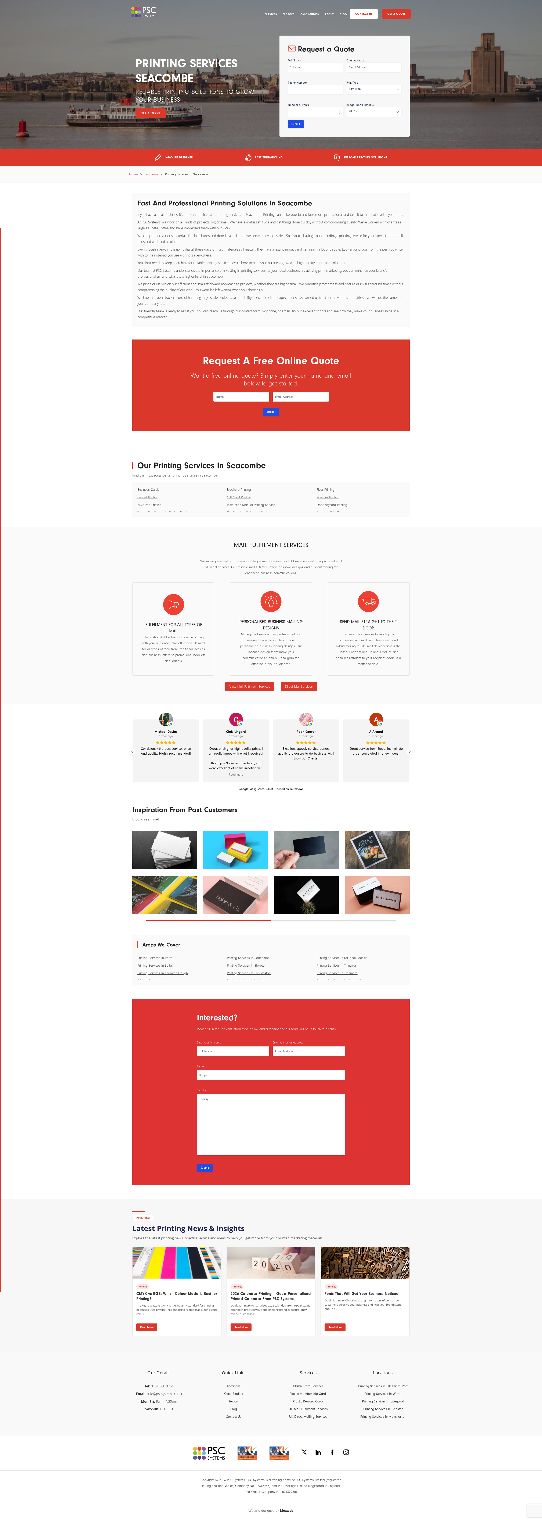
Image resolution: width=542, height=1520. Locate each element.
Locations (151, 174)
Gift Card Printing (239, 497)
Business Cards (148, 490)
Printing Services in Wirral (155, 958)
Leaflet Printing (147, 497)
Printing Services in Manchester (382, 1417)
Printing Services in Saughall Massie (342, 958)
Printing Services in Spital (155, 965)
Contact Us (364, 14)
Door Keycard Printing (332, 505)
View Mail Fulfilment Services (250, 687)
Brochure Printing (239, 490)
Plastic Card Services (308, 1386)
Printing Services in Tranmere (337, 973)
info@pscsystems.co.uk (164, 1393)
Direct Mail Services (299, 687)
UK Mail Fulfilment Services (308, 1409)
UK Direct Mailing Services (308, 1417)
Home (133, 174)
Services (271, 14)
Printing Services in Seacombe (248, 958)
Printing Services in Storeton (246, 965)
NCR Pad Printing (149, 505)
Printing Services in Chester (383, 1409)
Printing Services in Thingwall (337, 965)
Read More (146, 1327)
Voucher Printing (328, 497)
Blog (343, 14)
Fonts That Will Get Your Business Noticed (362, 1293)
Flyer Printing (326, 490)
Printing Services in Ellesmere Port (383, 1386)
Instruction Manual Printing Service (251, 505)
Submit (296, 124)
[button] (409, 751)
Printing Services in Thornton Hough (162, 973)
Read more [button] (236, 774)
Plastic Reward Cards (308, 1401)
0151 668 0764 (162, 1386)
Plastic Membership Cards (308, 1394)
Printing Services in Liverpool (383, 1401)
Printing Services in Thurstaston (249, 973)
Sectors (289, 14)
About (329, 14)
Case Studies (309, 14)
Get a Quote (396, 14)
